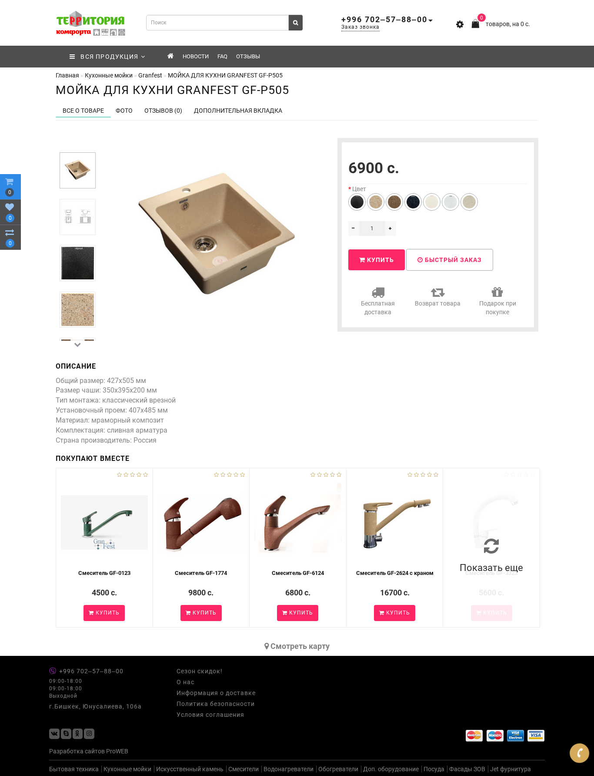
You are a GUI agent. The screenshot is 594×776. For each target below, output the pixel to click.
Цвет (359, 188)
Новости (196, 56)
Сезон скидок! (200, 671)
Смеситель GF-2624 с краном (395, 573)
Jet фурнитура (510, 769)
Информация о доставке (216, 692)
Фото (124, 110)
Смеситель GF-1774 (201, 573)
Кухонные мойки (127, 769)
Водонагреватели (289, 769)
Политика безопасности (216, 703)
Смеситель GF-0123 (104, 573)
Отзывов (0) (163, 110)
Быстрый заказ (452, 259)
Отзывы (248, 56)
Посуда (434, 769)
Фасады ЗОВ (467, 769)
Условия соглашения (210, 714)
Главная (67, 75)
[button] (77, 145)
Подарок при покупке (497, 308)
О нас (185, 682)
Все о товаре (83, 110)
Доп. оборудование (391, 769)
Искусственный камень (190, 769)
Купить (379, 259)
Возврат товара (438, 303)
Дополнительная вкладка (238, 110)
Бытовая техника (74, 769)
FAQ (222, 56)
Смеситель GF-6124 (298, 573)
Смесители (243, 769)
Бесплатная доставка (378, 308)
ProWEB (117, 751)
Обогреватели (338, 769)
